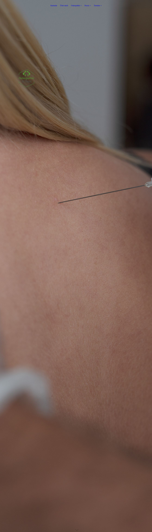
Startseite (53, 6)
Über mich (64, 6)
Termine (97, 6)
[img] (76, 266)
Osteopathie (75, 6)
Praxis (87, 6)
